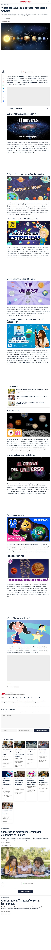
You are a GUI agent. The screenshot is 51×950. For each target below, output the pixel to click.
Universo (21, 76)
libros (16, 82)
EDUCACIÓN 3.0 (6, 21)
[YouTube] (13, 697)
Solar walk (25, 362)
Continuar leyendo (25, 891)
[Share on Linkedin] (3, 88)
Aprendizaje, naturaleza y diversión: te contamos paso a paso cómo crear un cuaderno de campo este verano (32, 390)
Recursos (7, 4)
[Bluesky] (39, 697)
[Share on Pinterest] (3, 82)
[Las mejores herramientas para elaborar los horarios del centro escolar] (31, 774)
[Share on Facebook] (3, 75)
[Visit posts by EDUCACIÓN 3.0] (3, 693)
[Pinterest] (20, 697)
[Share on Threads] (3, 94)
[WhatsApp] (35, 697)
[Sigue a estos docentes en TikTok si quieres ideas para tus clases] (11, 397)
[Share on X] (3, 78)
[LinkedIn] (28, 697)
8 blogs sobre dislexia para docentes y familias (43, 780)
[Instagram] (17, 697)
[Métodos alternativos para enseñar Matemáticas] (7, 805)
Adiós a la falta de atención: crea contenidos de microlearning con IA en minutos (19, 752)
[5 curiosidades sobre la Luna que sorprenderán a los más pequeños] (31, 744)
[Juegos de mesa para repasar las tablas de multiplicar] (43, 744)
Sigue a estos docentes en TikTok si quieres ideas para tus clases (31, 396)
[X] (9, 697)
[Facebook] (5, 697)
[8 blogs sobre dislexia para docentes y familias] (43, 774)
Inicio (2, 4)
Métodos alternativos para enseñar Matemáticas (7, 811)
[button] (2, 1)
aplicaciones (10, 82)
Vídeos (16, 686)
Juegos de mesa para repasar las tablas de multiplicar (43, 750)
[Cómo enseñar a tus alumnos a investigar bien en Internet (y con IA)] (7, 744)
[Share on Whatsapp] (3, 85)
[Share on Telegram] (3, 91)
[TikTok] (24, 697)
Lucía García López (7, 845)
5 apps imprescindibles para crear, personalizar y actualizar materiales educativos (30, 402)
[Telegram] (31, 697)
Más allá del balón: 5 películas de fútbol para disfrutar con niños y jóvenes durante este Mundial (19, 782)
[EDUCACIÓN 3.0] (25, 1)
